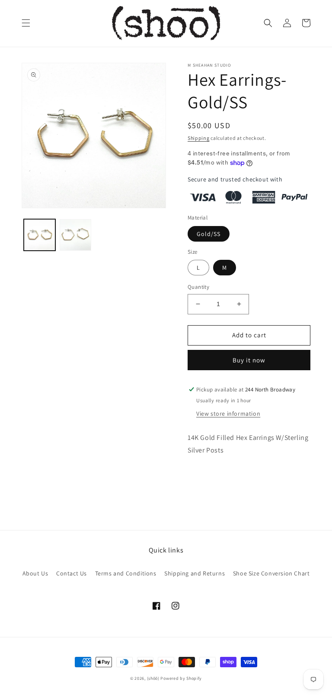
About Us (35, 573)
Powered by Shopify (181, 678)
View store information (228, 413)
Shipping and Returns (194, 573)
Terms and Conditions (125, 573)
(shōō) (154, 678)
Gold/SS (208, 234)
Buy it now (249, 360)
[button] (25, 22)
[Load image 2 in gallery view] (75, 235)
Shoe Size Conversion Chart (271, 573)
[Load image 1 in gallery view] (39, 235)
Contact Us (71, 573)
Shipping (199, 138)
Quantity (198, 287)
